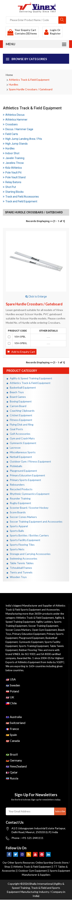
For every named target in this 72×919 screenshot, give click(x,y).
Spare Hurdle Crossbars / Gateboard (30, 89)
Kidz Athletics (13, 167)
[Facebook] (9, 854)
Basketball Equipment (22, 387)
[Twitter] (15, 854)
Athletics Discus (15, 114)
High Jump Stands (16, 143)
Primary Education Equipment (26, 475)
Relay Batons (13, 182)
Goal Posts (15, 429)
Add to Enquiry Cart (22, 351)
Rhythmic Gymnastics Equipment (29, 493)
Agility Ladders (44, 621)
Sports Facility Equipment (24, 540)
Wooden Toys (17, 577)
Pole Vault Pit (13, 172)
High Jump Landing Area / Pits (23, 138)
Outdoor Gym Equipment (32, 870)
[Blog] (28, 854)
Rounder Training (19, 498)
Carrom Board (17, 406)
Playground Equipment (22, 470)
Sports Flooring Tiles (21, 544)
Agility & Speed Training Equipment (30, 378)
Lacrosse (14, 447)
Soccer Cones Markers (22, 517)
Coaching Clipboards (21, 410)
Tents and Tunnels (20, 572)
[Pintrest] (41, 854)
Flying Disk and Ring (20, 424)
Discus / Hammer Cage (19, 129)
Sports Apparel (18, 526)
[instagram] (22, 854)
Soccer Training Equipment (43, 625)
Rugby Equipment (19, 503)
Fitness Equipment (20, 419)
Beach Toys (16, 392)
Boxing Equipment (20, 401)
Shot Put (10, 186)
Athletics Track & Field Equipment (29, 79)
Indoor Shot (12, 153)
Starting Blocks (14, 191)
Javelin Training (14, 158)
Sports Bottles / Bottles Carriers (28, 535)
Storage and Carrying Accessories (29, 553)
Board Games (17, 396)
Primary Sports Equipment (24, 480)
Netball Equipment (20, 456)
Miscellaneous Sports (22, 452)
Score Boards (17, 512)
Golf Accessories (19, 433)
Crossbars (11, 124)
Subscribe (60, 811)
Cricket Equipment (20, 415)
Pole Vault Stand (15, 177)
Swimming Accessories (22, 558)
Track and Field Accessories (22, 196)
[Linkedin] (48, 854)
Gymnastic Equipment (22, 443)
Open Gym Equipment (44, 629)
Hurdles (13, 84)
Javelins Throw (14, 162)
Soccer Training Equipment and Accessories (35, 521)
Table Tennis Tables (21, 563)
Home (9, 74)
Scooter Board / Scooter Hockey (28, 507)
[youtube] (35, 854)
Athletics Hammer (16, 119)
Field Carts (11, 134)
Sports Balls (16, 530)
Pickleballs (15, 466)
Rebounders (16, 484)
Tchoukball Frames (20, 567)
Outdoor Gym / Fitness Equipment (29, 461)
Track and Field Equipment (21, 201)
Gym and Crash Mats (21, 438)
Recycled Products (20, 489)
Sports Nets (16, 549)
